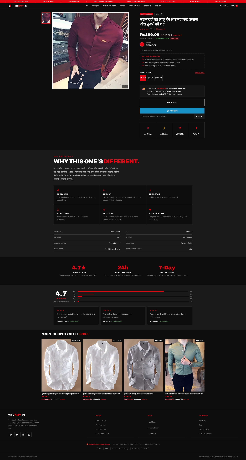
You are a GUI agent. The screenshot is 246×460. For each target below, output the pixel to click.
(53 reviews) (160, 29)
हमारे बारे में (147, 6)
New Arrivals (101, 420)
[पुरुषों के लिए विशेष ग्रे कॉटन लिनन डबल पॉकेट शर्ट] (143, 365)
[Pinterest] (22, 434)
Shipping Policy (153, 428)
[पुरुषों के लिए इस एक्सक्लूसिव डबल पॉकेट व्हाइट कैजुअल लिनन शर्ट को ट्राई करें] (61, 365)
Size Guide (134, 6)
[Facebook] (16, 434)
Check (199, 116)
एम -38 (143, 78)
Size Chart (151, 422)
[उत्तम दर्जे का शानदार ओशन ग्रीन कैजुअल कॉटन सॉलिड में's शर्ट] (185, 365)
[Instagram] (10, 434)
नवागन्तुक (95, 6)
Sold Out (172, 102)
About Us (202, 420)
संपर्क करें (158, 6)
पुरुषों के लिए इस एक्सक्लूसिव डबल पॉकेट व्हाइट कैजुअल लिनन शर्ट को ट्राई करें (64, 394)
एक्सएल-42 (158, 78)
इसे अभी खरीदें (172, 111)
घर (87, 6)
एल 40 (150, 78)
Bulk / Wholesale (102, 434)
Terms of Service (205, 434)
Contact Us (151, 434)
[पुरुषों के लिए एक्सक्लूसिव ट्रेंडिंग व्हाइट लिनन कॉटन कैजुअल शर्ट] (102, 365)
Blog (200, 425)
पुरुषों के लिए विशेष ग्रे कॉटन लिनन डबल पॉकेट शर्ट (138, 394)
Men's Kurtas (109, 6)
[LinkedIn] (29, 434)
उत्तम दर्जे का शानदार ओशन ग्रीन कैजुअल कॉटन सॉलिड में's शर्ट (184, 394)
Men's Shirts (100, 425)
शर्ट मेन (122, 6)
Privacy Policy (204, 429)
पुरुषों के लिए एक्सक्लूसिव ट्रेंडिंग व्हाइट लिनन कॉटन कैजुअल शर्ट (101, 394)
